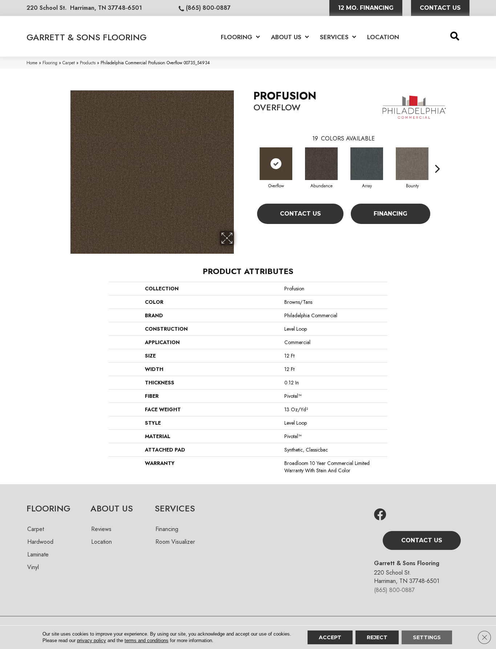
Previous (249, 157)
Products (87, 63)
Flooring (49, 63)
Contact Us (300, 213)
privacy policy (91, 640)
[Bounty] (412, 164)
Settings (427, 637)
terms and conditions (146, 640)
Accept (330, 637)
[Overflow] (276, 164)
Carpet (68, 63)
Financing (390, 213)
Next (437, 157)
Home (32, 63)
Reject (377, 637)
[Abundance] (321, 164)
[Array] (367, 164)
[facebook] (380, 515)
